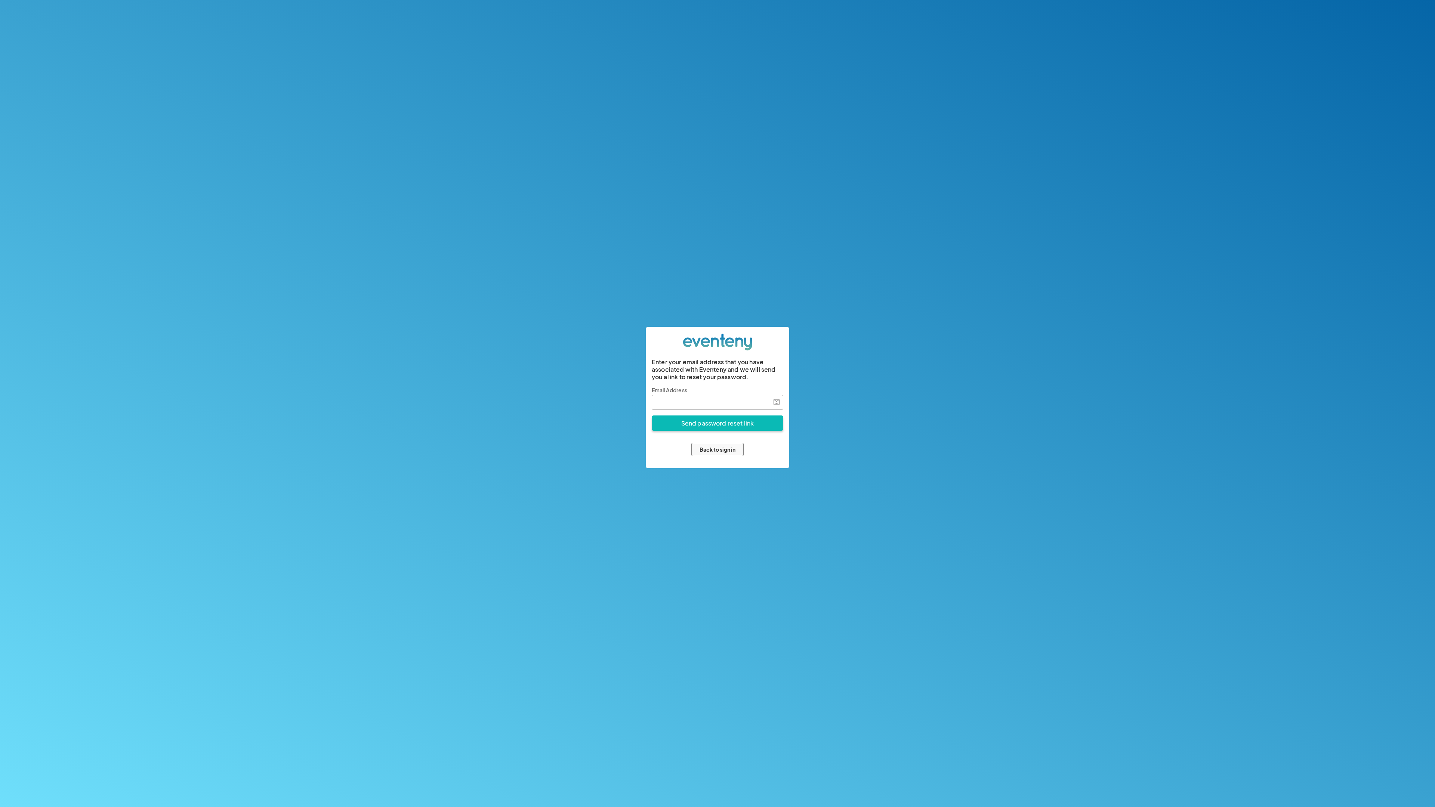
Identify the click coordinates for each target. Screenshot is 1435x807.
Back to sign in (717, 449)
